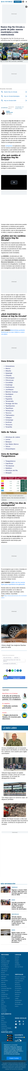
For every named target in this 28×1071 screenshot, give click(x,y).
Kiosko (4, 712)
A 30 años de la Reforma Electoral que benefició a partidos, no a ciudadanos (11, 697)
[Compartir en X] (10, 670)
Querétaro (17, 964)
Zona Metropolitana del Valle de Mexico (11, 660)
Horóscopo (18, 1002)
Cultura (3, 992)
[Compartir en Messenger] (15, 670)
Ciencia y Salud (5, 998)
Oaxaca (17, 959)
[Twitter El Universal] (23, 1021)
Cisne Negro (4, 1030)
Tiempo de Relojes (6, 1028)
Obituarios (17, 984)
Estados (3, 978)
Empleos (17, 982)
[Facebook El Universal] (19, 1021)
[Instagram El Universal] (20, 1024)
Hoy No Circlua (7, 657)
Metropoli (3, 976)
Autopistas (4, 107)
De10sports (18, 992)
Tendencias (4, 996)
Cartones (3, 984)
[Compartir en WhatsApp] (12, 670)
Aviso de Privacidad (15, 1053)
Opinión (5, 690)
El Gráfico (17, 990)
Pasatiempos (18, 1000)
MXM (2, 1000)
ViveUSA (17, 996)
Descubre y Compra (20, 976)
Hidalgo (17, 962)
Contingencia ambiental (9, 663)
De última (3, 1006)
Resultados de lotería (19, 1005)
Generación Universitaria (18, 987)
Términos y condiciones (11, 1060)
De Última (3, 1022)
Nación (3, 957)
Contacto (20, 1060)
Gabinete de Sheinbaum (4, 969)
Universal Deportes (6, 988)
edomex (16, 657)
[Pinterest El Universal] (23, 1024)
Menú (2, 1004)
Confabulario (4, 994)
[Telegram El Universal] (15, 1021)
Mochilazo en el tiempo (10, 693)
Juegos (17, 998)
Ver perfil (9, 114)
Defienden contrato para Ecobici (10, 707)
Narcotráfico (4, 980)
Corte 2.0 (3, 959)
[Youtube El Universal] (16, 1024)
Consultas (3, 1011)
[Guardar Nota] (20, 670)
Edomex (17, 957)
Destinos (3, 1008)
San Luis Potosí (19, 966)
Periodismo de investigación (5, 963)
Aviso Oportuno (19, 980)
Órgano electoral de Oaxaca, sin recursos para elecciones (11, 717)
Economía (3, 986)
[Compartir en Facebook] (7, 670)
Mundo (3, 972)
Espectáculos (4, 990)
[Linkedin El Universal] (15, 1027)
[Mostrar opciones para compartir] (26, 7)
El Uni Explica (5, 966)
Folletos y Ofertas (19, 978)
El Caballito (6, 703)
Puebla (17, 960)
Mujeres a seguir (5, 960)
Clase (2, 1016)
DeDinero (17, 994)
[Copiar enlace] (18, 670)
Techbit (3, 1002)
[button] (18, 2)
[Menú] (26, 1)
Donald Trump (5, 974)
